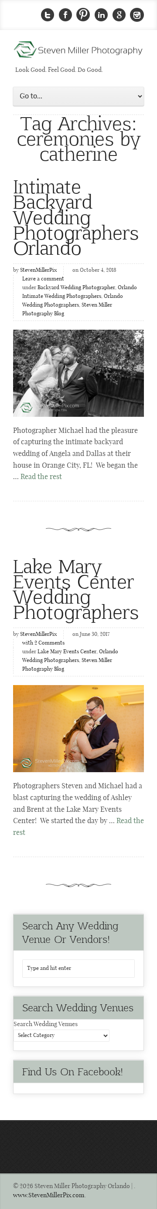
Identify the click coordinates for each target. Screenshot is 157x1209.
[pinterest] (83, 15)
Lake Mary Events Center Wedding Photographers (76, 588)
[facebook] (65, 15)
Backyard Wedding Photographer (76, 288)
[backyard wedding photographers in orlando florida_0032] (78, 373)
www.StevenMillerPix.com (49, 1195)
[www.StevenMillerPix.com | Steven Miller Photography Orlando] (78, 728)
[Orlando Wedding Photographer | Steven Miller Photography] (78, 52)
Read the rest (41, 477)
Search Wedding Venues (46, 1024)
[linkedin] (101, 15)
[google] (119, 15)
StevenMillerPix (38, 270)
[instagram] (137, 15)
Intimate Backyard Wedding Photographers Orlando (76, 216)
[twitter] (48, 15)
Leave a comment (43, 279)
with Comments (43, 643)
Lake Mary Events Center (67, 652)
